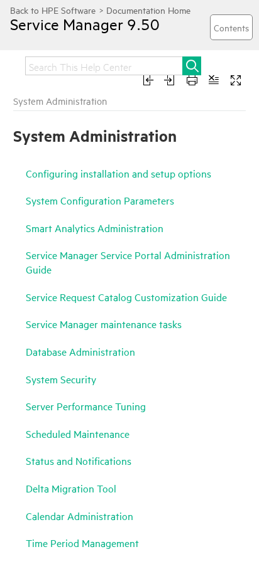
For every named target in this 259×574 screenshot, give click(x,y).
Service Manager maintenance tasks (104, 324)
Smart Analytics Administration (94, 228)
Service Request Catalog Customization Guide (126, 297)
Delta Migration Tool (71, 488)
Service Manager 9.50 (85, 24)
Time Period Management (82, 543)
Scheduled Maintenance (78, 433)
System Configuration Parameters (100, 200)
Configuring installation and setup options (118, 173)
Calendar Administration (79, 516)
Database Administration (80, 351)
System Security (61, 379)
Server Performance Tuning (86, 406)
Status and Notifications (78, 460)
